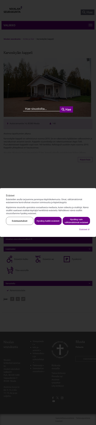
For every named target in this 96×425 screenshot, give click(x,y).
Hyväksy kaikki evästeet (48, 221)
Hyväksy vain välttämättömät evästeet (76, 221)
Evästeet (84, 229)
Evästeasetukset (19, 221)
